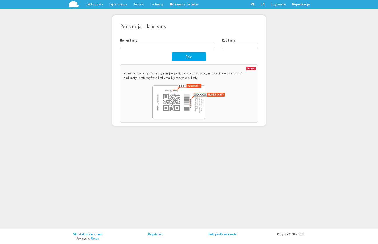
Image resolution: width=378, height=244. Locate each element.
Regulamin (155, 234)
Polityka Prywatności (222, 234)
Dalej (189, 57)
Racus (95, 238)
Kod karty (228, 40)
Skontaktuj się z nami (87, 234)
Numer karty (128, 40)
